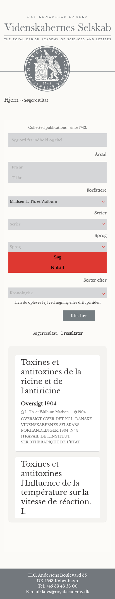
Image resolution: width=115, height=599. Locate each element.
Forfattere (97, 190)
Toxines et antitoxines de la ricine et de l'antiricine (51, 376)
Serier (100, 212)
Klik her (79, 315)
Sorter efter (95, 280)
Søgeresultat (36, 100)
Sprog (101, 235)
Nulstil (57, 267)
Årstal (101, 154)
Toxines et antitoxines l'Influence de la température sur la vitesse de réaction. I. (56, 488)
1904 (39, 404)
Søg (57, 257)
